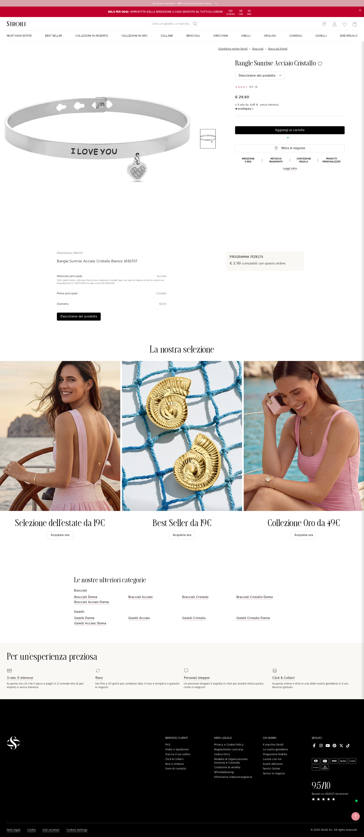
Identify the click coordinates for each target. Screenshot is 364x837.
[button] (290, 164)
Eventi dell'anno (273, 764)
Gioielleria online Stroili (233, 48)
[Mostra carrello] (354, 24)
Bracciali (258, 48)
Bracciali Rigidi (277, 48)
